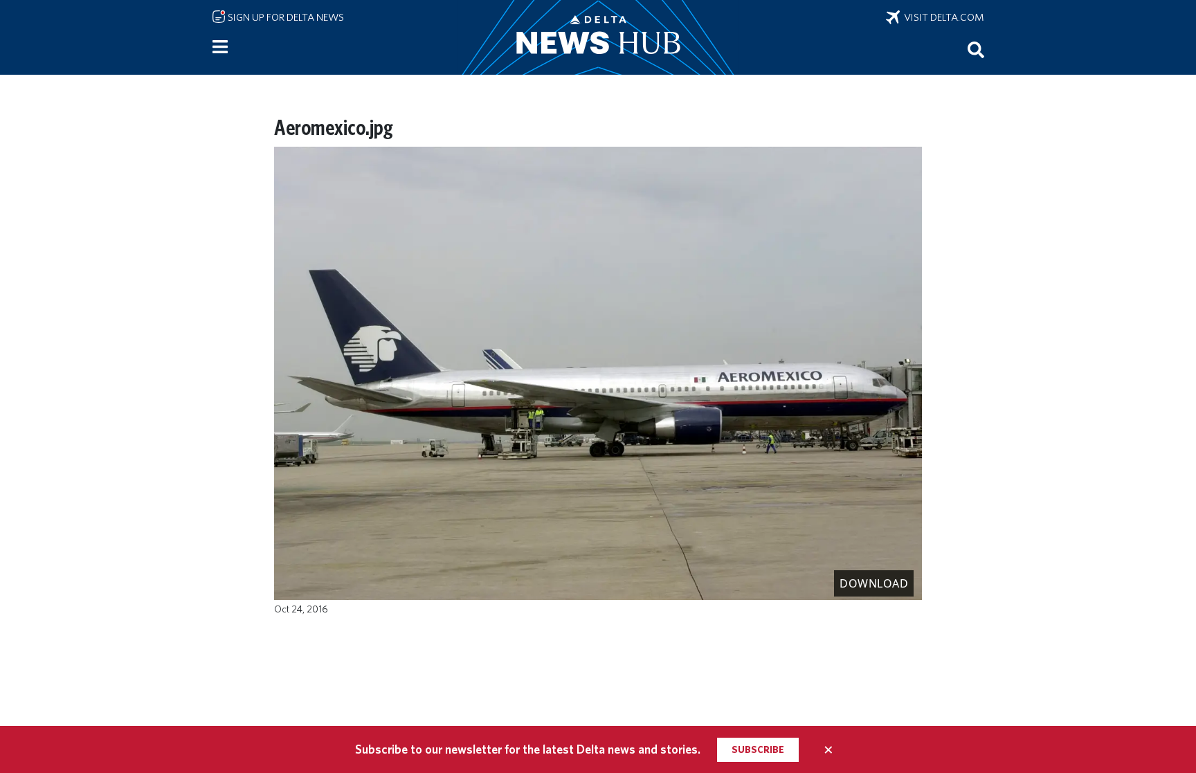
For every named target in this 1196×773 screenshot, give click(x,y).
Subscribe (758, 749)
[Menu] (220, 47)
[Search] (976, 49)
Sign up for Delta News (285, 17)
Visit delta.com (942, 17)
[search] (976, 49)
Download (874, 583)
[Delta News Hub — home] (598, 37)
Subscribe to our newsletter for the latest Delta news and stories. (527, 749)
